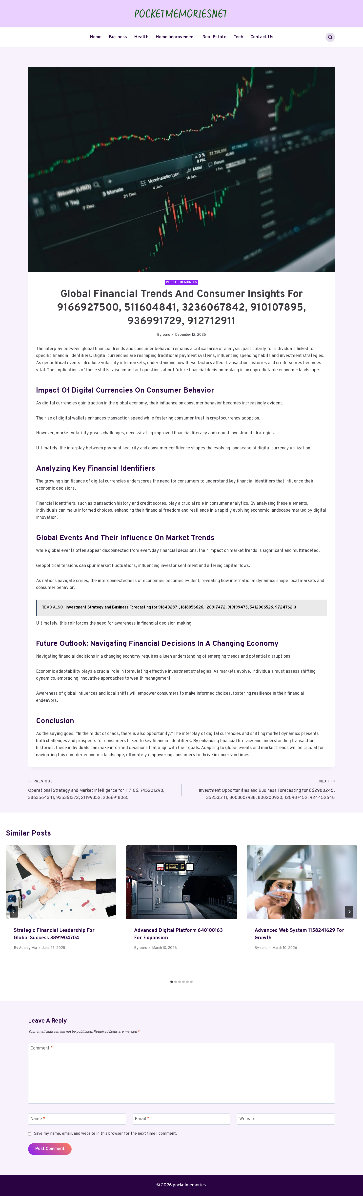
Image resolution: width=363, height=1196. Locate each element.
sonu (166, 335)
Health (141, 37)
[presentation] (61, 882)
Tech (238, 37)
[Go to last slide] (14, 912)
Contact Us (261, 37)
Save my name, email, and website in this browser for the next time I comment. (105, 1133)
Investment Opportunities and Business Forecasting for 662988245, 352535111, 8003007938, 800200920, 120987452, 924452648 (267, 790)
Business (118, 37)
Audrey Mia (28, 948)
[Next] (349, 912)
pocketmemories (190, 1185)
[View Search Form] (330, 37)
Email (142, 1119)
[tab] (171, 982)
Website (247, 1119)
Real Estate (214, 37)
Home (95, 37)
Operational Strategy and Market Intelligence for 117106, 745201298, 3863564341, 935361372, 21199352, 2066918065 (96, 790)
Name (37, 1119)
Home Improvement (175, 37)
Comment (41, 1048)
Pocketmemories (181, 282)
